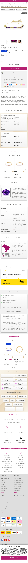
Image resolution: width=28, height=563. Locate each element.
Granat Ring (3, 508)
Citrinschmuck (17, 486)
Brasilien (16, 145)
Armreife (12, 400)
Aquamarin (16, 502)
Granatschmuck (17, 490)
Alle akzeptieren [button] (14, 557)
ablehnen (13, 552)
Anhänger (3, 480)
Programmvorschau (20, 463)
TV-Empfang (7, 463)
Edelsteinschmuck (11, 9)
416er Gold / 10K (5, 126)
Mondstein (16, 510)
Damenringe (3, 486)
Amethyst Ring (4, 500)
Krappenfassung (18, 142)
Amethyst (3, 136)
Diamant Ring (4, 506)
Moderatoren (21, 457)
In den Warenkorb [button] (14, 68)
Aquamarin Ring (4, 502)
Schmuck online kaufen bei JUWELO (9, 396)
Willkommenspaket (7, 459)
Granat (15, 508)
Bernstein (16, 504)
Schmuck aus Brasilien (9, 409)
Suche (26, 6)
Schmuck (3, 9)
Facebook (2, 540)
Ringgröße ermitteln (7, 471)
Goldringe (3, 490)
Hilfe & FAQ (7, 469)
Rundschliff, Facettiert (6, 142)
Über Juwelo (20, 455)
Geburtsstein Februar (18, 404)
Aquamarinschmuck (18, 482)
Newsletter (20, 465)
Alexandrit (16, 498)
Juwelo (3, 129)
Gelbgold (16, 123)
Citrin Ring (3, 504)
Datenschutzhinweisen (15, 554)
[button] (1, 3)
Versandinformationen (7, 467)
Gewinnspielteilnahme (7, 461)
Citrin (15, 506)
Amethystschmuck (20, 400)
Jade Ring (3, 510)
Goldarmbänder (20, 409)
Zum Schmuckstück (13, 151)
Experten (21, 459)
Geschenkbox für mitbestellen (14, 61)
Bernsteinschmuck (18, 484)
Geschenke (18, 9)
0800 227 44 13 (7, 444)
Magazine (20, 461)
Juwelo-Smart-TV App (7, 465)
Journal (20, 467)
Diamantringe (4, 488)
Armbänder (6, 400)
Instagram (9, 540)
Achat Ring (3, 498)
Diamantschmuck (18, 488)
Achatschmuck (17, 478)
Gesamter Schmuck (5, 478)
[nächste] (25, 169)
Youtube (5, 540)
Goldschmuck (8, 404)
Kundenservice (7, 455)
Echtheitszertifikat (7, 457)
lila (2, 145)
